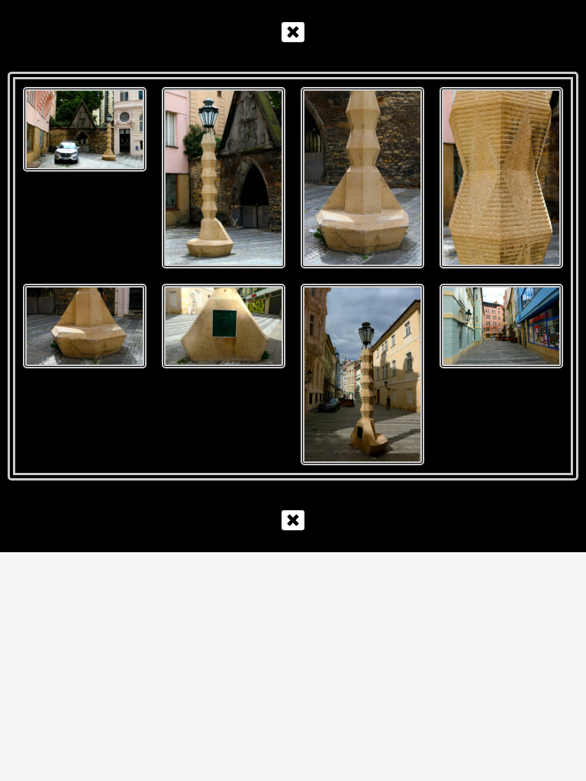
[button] (293, 32)
